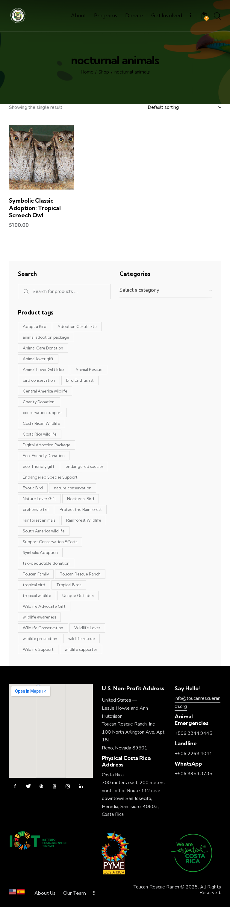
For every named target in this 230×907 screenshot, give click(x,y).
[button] (25, 157)
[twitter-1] (28, 787)
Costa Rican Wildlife (41, 423)
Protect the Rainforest (81, 509)
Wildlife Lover (87, 627)
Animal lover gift (38, 358)
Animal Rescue (88, 369)
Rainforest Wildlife (83, 520)
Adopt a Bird (34, 326)
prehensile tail (36, 509)
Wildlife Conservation (43, 627)
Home (87, 72)
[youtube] (54, 787)
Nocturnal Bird (80, 498)
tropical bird (34, 584)
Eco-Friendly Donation (44, 455)
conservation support (42, 412)
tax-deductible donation (46, 563)
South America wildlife (44, 531)
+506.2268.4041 (193, 753)
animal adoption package (46, 337)
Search (24, 291)
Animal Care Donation (43, 348)
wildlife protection (40, 638)
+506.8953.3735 (193, 773)
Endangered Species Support (50, 477)
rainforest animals (39, 520)
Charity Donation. (39, 401)
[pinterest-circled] (41, 787)
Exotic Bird (33, 487)
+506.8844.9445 (193, 733)
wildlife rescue (81, 638)
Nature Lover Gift (39, 498)
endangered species (84, 466)
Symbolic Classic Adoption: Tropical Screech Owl (35, 208)
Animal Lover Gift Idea (43, 369)
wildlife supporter (81, 649)
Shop (104, 72)
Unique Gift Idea (78, 595)
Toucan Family (36, 574)
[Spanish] (21, 893)
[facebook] (15, 787)
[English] (12, 893)
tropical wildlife (37, 595)
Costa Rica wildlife (40, 434)
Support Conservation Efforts (50, 541)
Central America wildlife (45, 391)
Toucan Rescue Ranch (80, 574)
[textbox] (165, 290)
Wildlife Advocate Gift (44, 606)
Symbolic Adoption (40, 552)
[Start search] (217, 16)
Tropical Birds (68, 584)
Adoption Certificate (77, 326)
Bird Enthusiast (80, 380)
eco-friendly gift (39, 466)
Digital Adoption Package (46, 444)
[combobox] (165, 290)
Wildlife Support (38, 649)
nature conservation (72, 487)
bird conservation (39, 380)
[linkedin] (81, 787)
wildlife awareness (39, 617)
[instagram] (68, 787)
